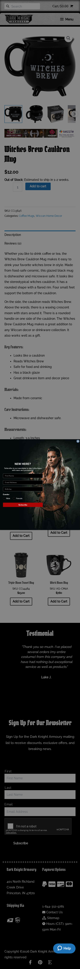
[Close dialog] (78, 441)
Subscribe (22, 505)
